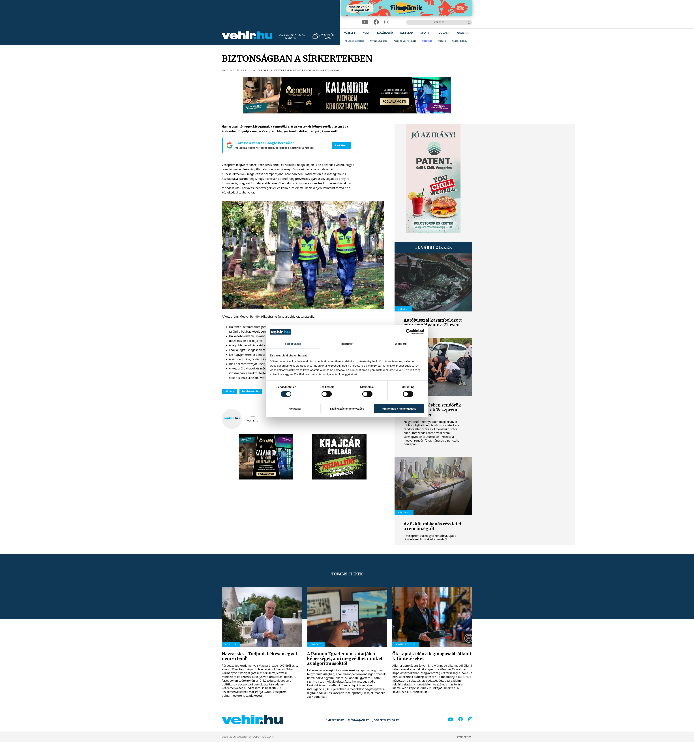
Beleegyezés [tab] (293, 343)
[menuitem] (349, 32)
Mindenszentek (251, 391)
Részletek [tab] (347, 343)
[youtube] (365, 22)
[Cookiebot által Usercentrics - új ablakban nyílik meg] (408, 331)
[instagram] (386, 22)
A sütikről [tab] (401, 343)
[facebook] (376, 22)
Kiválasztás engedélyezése (347, 408)
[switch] (327, 394)
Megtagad (295, 408)
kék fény (229, 391)
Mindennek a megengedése (399, 408)
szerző (251, 416)
